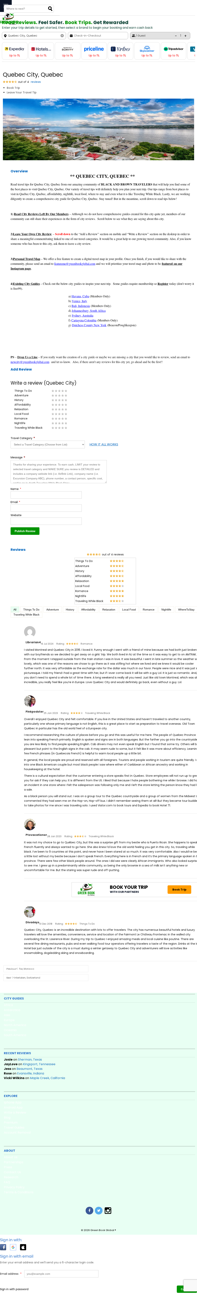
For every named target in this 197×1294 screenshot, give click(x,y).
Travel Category (23, 438)
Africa (8, 1005)
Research (11, 1177)
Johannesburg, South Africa (89, 311)
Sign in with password (14, 1289)
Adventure (52, 609)
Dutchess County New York (89, 325)
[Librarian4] (30, 638)
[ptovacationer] (30, 830)
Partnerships (13, 1162)
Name (16, 489)
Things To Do (31, 609)
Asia (7, 1015)
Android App (13, 1107)
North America (15, 1025)
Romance (148, 609)
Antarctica (12, 1010)
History (70, 609)
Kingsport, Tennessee (39, 1064)
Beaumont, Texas (30, 1069)
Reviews (18, 549)
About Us (11, 1157)
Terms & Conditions (18, 1192)
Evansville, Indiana (30, 1073)
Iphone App (13, 1102)
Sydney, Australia (82, 315)
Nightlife (166, 609)
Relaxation (108, 609)
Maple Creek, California (47, 1078)
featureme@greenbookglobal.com (74, 264)
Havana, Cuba (80, 296)
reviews (35, 82)
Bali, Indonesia (81, 306)
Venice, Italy (79, 301)
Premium (11, 1122)
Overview (19, 171)
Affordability (88, 609)
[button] (5, 1248)
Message (18, 457)
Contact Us (12, 1172)
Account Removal (17, 1132)
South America (15, 1035)
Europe (9, 1020)
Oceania (10, 1030)
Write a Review (15, 1112)
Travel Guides (14, 1127)
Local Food (129, 609)
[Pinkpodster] (30, 707)
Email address (11, 1274)
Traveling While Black (26, 614)
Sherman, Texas (30, 1059)
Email (15, 502)
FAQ (7, 1182)
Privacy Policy (14, 1187)
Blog (7, 1117)
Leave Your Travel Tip (22, 92)
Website (16, 515)
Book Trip (13, 88)
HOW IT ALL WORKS (103, 444)
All (14, 609)
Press (8, 1167)
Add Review (21, 369)
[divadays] (30, 918)
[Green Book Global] (8, 24)
